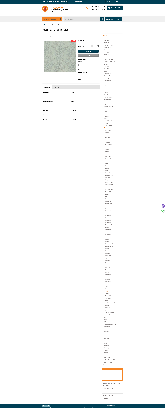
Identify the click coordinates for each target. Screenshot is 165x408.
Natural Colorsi (109, 269)
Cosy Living (108, 180)
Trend (59, 25)
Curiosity (107, 177)
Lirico (106, 251)
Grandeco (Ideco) (109, 94)
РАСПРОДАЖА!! (108, 38)
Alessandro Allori (108, 45)
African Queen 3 (109, 130)
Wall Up (106, 336)
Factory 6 (107, 206)
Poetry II (107, 279)
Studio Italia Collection (110, 324)
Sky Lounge (108, 288)
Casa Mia (106, 68)
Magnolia (107, 260)
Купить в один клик (88, 55)
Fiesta (107, 208)
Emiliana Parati (108, 87)
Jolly (106, 236)
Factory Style (108, 203)
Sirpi (105, 319)
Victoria (107, 300)
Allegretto (107, 137)
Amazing (107, 142)
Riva (106, 284)
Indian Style (108, 234)
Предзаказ (88, 51)
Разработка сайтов (111, 405)
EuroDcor (106, 92)
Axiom (107, 146)
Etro (106, 196)
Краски (105, 365)
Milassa (106, 118)
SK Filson (106, 322)
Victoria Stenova (108, 314)
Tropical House (109, 296)
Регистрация (63, 1)
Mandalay (108, 253)
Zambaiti (106, 345)
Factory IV (108, 201)
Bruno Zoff (107, 66)
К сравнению (86, 64)
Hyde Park (108, 232)
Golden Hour (108, 229)
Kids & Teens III (109, 244)
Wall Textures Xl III (110, 303)
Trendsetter (107, 326)
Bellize (107, 168)
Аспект (106, 350)
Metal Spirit (108, 255)
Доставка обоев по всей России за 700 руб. (112, 384)
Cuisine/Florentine (110, 191)
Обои (47, 25)
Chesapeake (107, 73)
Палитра (106, 355)
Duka (105, 83)
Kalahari (107, 239)
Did (105, 85)
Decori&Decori (108, 80)
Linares (107, 248)
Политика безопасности (75, 1)
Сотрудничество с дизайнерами (112, 391)
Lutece (106, 113)
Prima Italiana (108, 125)
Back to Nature (109, 163)
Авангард (107, 348)
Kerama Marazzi (108, 106)
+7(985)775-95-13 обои (97, 9)
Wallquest (106, 333)
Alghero (107, 132)
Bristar (106, 64)
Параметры (47, 87)
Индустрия (107, 357)
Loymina (106, 109)
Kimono (107, 241)
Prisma (106, 123)
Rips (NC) (106, 310)
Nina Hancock (108, 102)
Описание (57, 87)
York (105, 343)
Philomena (108, 274)
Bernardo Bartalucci (109, 61)
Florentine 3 (108, 220)
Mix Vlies (107, 267)
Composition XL (109, 189)
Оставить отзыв (47, 1)
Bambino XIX (108, 156)
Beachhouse (108, 165)
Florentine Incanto (110, 217)
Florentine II (108, 215)
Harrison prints (108, 97)
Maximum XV (108, 262)
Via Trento (108, 298)
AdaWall (106, 42)
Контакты (56, 1)
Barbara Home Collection (112, 154)
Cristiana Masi (108, 76)
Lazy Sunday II (109, 246)
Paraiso (107, 277)
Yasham (106, 338)
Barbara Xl (108, 161)
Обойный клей (108, 362)
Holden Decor (107, 99)
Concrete (107, 187)
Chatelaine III (108, 173)
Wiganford (107, 331)
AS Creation (107, 57)
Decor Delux (107, 78)
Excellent (107, 199)
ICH (105, 104)
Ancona (107, 149)
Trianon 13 (108, 293)
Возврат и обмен (108, 395)
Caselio (106, 71)
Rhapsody (108, 281)
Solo (105, 317)
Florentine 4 (108, 222)
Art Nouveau (108, 144)
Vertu (105, 329)
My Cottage (108, 258)
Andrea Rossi (107, 47)
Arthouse (106, 52)
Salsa (106, 286)
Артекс (106, 352)
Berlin (106, 170)
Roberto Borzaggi (109, 312)
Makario (106, 116)
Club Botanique (109, 175)
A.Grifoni (106, 40)
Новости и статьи (108, 388)
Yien (105, 340)
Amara (107, 139)
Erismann (106, 90)
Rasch (53, 25)
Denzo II (107, 194)
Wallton (107, 305)
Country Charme (109, 184)
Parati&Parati (108, 121)
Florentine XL (108, 225)
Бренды (105, 398)
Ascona (107, 151)
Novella (107, 272)
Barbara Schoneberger (111, 158)
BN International (108, 59)
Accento (106, 54)
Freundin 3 (108, 210)
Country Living (109, 182)
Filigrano (107, 213)
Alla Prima (108, 135)
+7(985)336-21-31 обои (97, 7)
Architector (107, 50)
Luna (105, 111)
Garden (107, 227)
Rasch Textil (107, 307)
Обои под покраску (109, 359)
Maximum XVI (109, 265)
